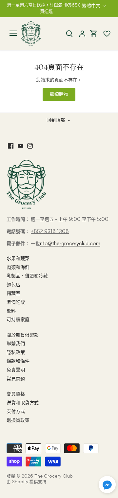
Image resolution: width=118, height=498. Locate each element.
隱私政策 (16, 352)
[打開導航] (13, 33)
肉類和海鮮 (18, 267)
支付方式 (16, 411)
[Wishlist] (104, 34)
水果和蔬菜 (18, 258)
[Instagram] (30, 146)
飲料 (11, 311)
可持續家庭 (18, 320)
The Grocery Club (53, 476)
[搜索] (69, 34)
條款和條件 (18, 361)
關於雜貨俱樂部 (23, 335)
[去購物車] (94, 34)
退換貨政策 (18, 420)
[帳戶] (82, 34)
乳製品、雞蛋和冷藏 (27, 276)
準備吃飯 (16, 302)
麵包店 (13, 285)
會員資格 (16, 394)
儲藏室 (13, 293)
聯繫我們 (16, 344)
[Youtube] (20, 146)
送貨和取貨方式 (23, 403)
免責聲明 (16, 370)
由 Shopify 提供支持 (27, 482)
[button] (107, 484)
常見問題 (16, 379)
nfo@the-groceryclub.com (70, 244)
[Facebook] (10, 146)
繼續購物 (59, 94)
